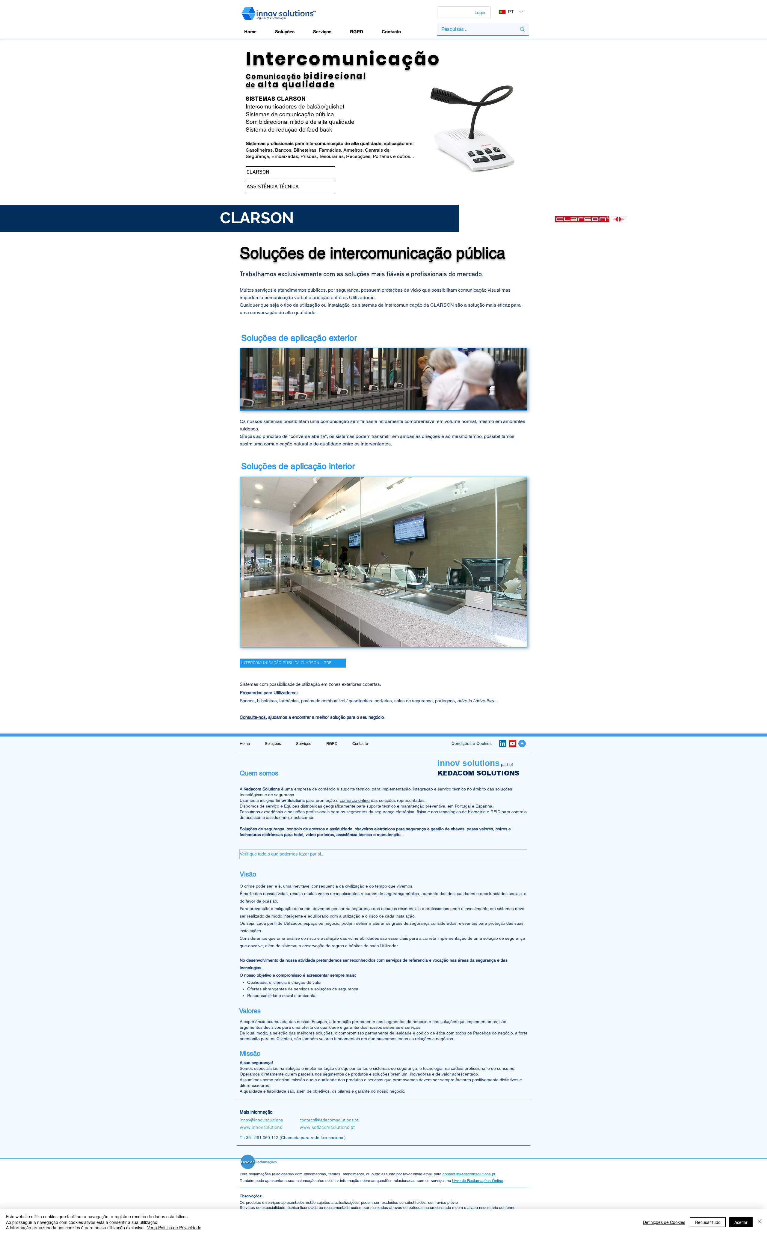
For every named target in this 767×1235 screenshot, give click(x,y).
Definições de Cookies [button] (664, 1222)
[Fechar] (759, 1222)
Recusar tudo (708, 1222)
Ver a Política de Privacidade (174, 1228)
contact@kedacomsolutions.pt (469, 1174)
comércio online (355, 800)
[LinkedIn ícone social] (502, 743)
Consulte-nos (253, 717)
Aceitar (741, 1222)
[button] (383, 854)
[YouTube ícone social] (512, 743)
